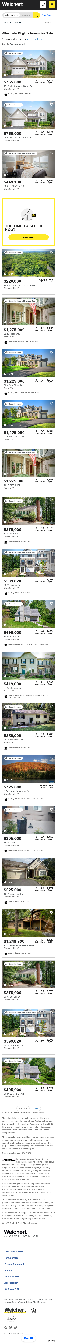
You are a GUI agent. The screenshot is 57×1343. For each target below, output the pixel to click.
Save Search (48, 15)
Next (36, 1108)
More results (33, 39)
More (15, 22)
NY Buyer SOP (12, 1289)
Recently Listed (17, 44)
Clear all (48, 22)
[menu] (52, 4)
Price (5, 22)
